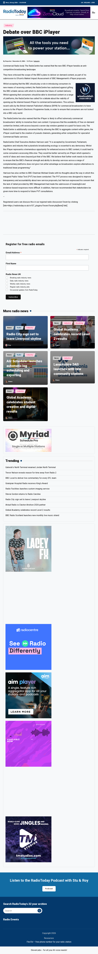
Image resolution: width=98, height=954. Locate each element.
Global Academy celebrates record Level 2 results (72, 334)
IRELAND (87, 2)
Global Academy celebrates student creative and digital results (21, 404)
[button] (39, 911)
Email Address (13, 252)
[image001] (28, 743)
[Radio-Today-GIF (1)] (28, 647)
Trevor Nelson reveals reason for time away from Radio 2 (30, 472)
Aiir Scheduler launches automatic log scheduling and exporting (24, 368)
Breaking (79, 323)
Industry (8, 25)
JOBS (93, 2)
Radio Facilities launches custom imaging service (27, 489)
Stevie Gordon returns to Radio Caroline (23, 494)
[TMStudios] (28, 839)
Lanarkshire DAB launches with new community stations (68, 369)
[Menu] (93, 12)
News (9, 328)
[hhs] (28, 548)
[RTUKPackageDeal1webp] (49, 45)
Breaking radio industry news (20, 278)
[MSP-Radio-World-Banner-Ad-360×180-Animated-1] (28, 440)
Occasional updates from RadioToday (24, 290)
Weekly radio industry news (20, 284)
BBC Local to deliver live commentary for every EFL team (30, 478)
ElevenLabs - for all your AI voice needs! (49, 950)
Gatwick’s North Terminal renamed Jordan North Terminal (30, 467)
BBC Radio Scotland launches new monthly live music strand (32, 515)
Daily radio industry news (19, 281)
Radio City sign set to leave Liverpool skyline (24, 336)
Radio (19, 328)
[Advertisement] (49, 224)
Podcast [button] (49, 888)
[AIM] (28, 695)
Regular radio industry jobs (20, 287)
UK (82, 2)
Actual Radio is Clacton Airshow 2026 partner (25, 505)
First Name (11, 263)
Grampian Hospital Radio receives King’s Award (26, 483)
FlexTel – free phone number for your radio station (49, 942)
